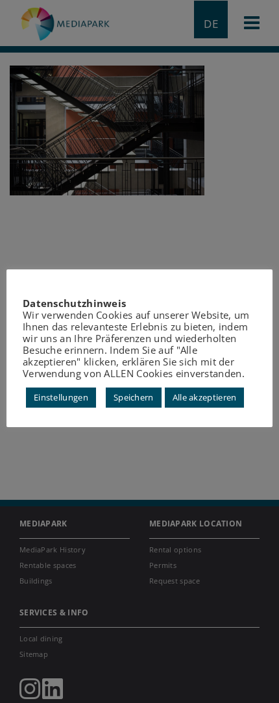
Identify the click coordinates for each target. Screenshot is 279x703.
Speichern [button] (134, 397)
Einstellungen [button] (61, 397)
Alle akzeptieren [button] (205, 397)
